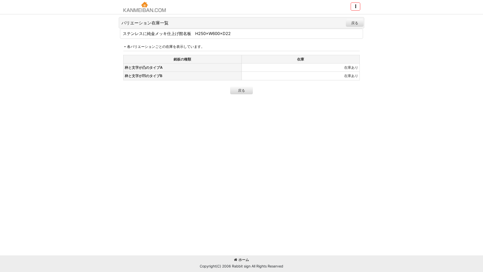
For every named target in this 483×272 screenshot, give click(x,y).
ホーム (243, 259)
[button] (355, 7)
